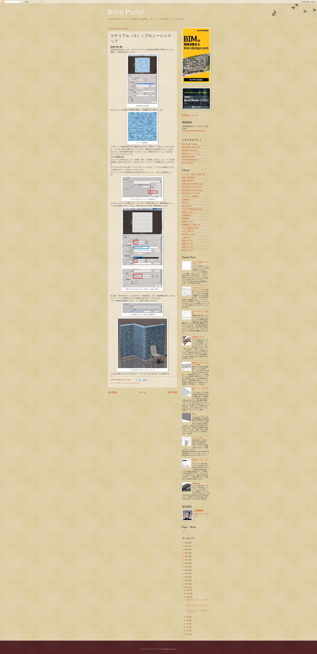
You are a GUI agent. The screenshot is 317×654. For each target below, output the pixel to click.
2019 (187, 567)
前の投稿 (172, 392)
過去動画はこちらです (190, 115)
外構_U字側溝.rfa (188, 181)
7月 (187, 624)
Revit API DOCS (188, 163)
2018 (187, 570)
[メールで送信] (137, 380)
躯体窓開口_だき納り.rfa (191, 225)
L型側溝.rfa (186, 200)
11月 (188, 593)
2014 (187, 584)
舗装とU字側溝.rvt (188, 177)
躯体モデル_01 (187, 241)
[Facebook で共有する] (144, 380)
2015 (187, 580)
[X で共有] (142, 380)
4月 (187, 634)
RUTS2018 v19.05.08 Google (192, 190)
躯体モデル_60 (187, 212)
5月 (187, 631)
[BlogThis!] (139, 380)
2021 (187, 560)
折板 (193, 414)
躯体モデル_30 (187, 250)
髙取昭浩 (200, 510)
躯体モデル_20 (187, 247)
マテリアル (136, 383)
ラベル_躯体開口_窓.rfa (190, 228)
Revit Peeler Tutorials (190, 144)
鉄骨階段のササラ (198, 337)
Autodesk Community (190, 150)
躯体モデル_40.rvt (188, 234)
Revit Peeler (126, 11)
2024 (187, 549)
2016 (187, 577)
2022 (187, 556)
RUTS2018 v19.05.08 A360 (191, 187)
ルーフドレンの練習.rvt (190, 196)
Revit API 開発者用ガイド (191, 160)
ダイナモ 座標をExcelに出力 (192, 209)
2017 (187, 573)
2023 (187, 553)
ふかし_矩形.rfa (187, 231)
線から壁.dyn (187, 206)
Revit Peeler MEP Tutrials (191, 147)
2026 (187, 543)
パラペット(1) (197, 438)
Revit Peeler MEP (188, 157)
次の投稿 (112, 392)
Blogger (173, 649)
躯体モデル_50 (187, 222)
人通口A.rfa (186, 237)
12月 (188, 590)
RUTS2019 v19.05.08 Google (192, 184)
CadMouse (196, 483)
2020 (187, 563)
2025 (187, 546)
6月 (187, 627)
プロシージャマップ (123, 383)
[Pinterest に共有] (146, 380)
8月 (187, 620)
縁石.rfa (185, 203)
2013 (187, 587)
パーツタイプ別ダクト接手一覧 (193, 174)
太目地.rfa (185, 218)
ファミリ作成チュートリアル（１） (200, 263)
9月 (187, 617)
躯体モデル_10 (187, 244)
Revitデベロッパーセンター (192, 154)
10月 (188, 597)
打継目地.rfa (186, 215)
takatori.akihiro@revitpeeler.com (193, 131)
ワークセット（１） (199, 288)
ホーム (142, 392)
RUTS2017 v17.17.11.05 (190, 193)
